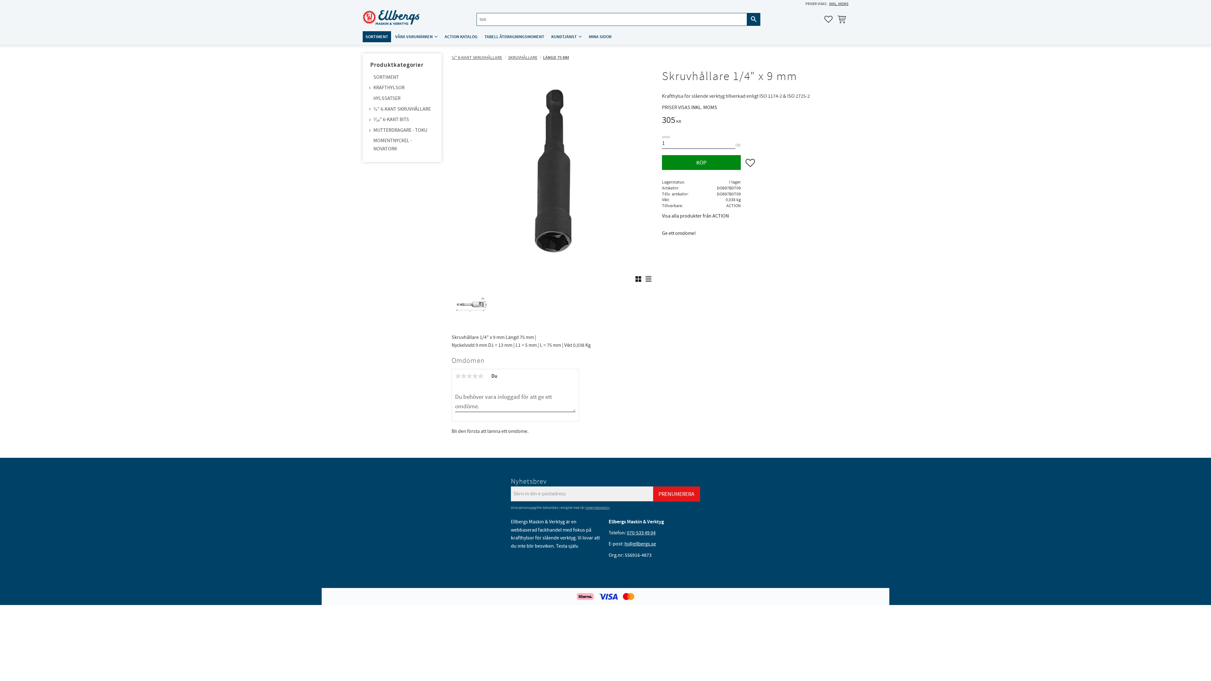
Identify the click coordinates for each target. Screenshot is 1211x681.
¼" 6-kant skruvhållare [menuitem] (402, 109)
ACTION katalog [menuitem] (461, 37)
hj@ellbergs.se (640, 544)
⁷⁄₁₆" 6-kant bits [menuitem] (391, 119)
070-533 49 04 (641, 533)
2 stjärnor (463, 376)
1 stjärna (458, 376)
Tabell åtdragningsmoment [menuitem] (514, 37)
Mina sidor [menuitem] (600, 37)
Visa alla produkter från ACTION (695, 216)
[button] (828, 19)
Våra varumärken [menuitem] (414, 37)
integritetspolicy (597, 507)
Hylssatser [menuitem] (387, 98)
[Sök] (753, 19)
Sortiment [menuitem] (377, 37)
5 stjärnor (480, 376)
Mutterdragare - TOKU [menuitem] (400, 130)
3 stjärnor (469, 376)
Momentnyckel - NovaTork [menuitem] (392, 144)
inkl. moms (838, 4)
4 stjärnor (475, 376)
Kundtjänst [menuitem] (564, 37)
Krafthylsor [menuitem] (389, 87)
